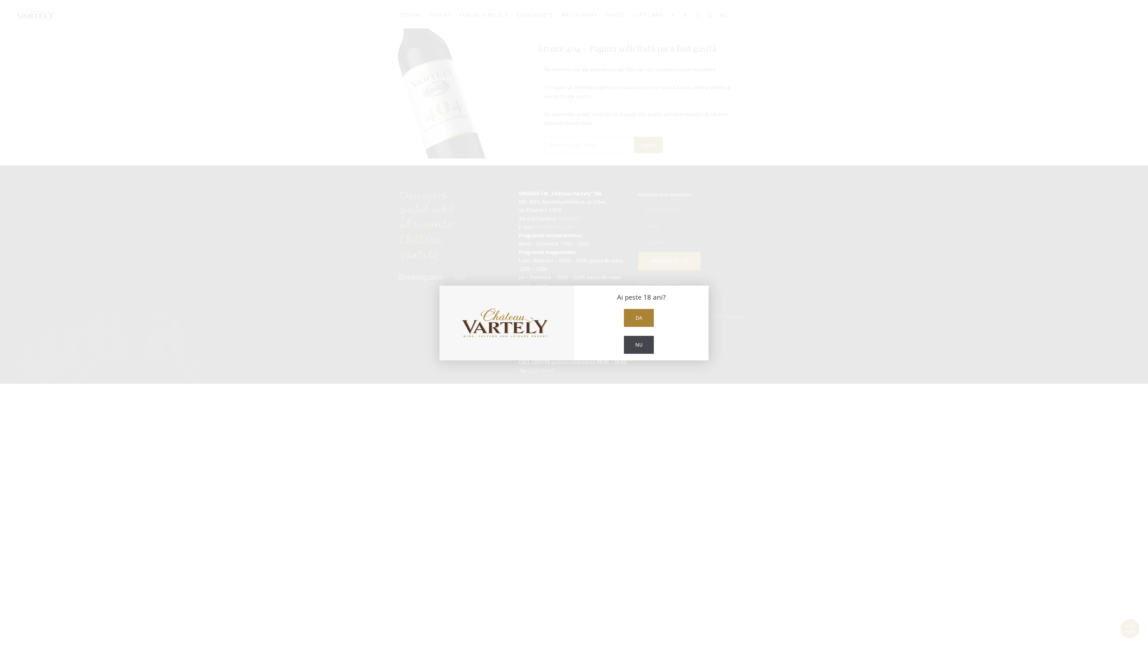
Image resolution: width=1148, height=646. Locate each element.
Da (639, 318)
